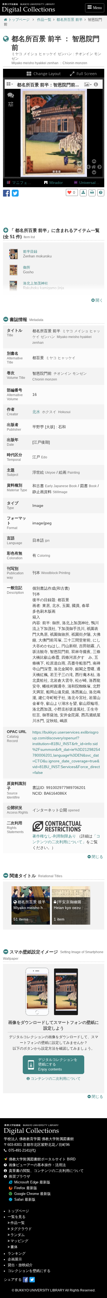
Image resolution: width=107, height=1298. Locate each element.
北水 (36, 412)
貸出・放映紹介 (20, 1265)
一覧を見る (17, 1217)
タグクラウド (21, 1229)
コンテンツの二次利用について (55, 1079)
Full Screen (86, 73)
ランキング (17, 1254)
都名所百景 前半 (70, 20)
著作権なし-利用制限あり (54, 836)
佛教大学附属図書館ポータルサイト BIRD (42, 1159)
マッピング (19, 1241)
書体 (14, 1247)
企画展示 (15, 1259)
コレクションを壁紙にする (29, 1271)
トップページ (19, 20)
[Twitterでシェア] (15, 192)
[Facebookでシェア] (6, 192)
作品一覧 (44, 20)
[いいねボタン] (69, 192)
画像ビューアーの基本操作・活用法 (37, 1165)
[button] (87, 86)
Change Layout (46, 73)
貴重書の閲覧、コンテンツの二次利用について (46, 1171)
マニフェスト (23, 182)
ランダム (17, 1235)
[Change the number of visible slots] (10, 86)
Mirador (56, 182)
